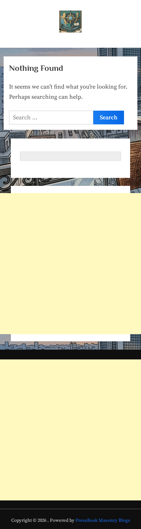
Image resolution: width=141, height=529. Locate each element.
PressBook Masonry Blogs (103, 520)
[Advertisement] (70, 263)
